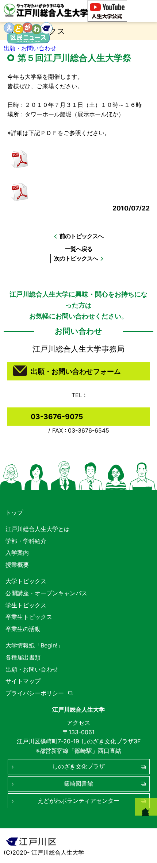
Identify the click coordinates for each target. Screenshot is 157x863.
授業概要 (17, 564)
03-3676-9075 (57, 416)
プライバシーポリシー (34, 693)
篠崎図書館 (78, 783)
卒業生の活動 (23, 628)
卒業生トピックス (28, 616)
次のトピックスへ (76, 258)
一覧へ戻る (78, 248)
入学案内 (17, 552)
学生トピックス (25, 605)
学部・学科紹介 (25, 541)
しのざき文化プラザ (78, 766)
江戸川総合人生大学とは (37, 529)
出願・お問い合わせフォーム (76, 371)
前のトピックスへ (81, 236)
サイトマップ (23, 681)
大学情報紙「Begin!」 (34, 645)
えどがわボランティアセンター (78, 800)
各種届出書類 (23, 657)
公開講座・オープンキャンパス (46, 593)
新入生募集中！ (146, 806)
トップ (14, 512)
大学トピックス (25, 581)
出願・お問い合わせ (30, 48)
